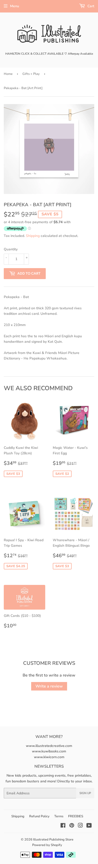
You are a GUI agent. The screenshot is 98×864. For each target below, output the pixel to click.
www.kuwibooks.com (49, 751)
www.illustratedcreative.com (49, 745)
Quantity (11, 249)
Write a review (49, 686)
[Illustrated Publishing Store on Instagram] (80, 826)
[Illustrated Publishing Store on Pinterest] (71, 826)
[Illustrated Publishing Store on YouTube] (89, 826)
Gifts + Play (31, 74)
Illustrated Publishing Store (53, 839)
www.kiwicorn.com (49, 757)
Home (8, 74)
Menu (14, 6)
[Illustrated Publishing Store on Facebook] (63, 826)
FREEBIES (75, 816)
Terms (58, 816)
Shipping (33, 235)
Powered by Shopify (47, 845)
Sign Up (85, 793)
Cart (90, 6)
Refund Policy (39, 816)
